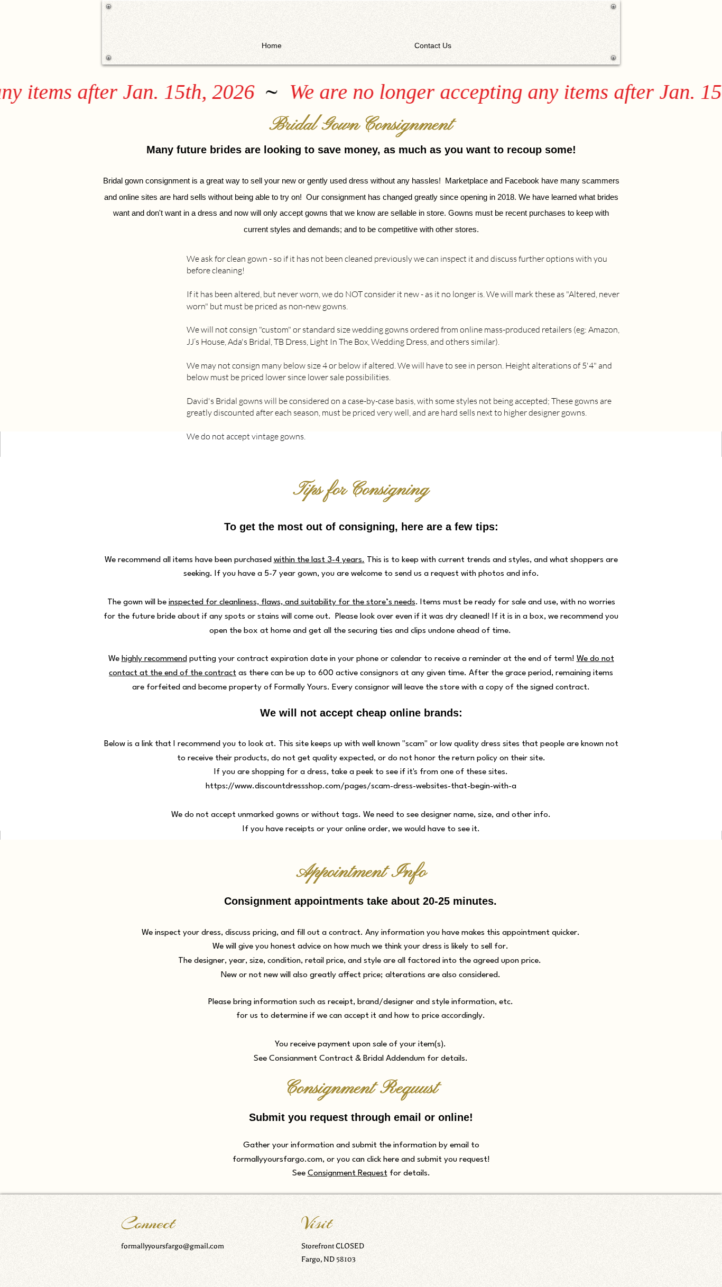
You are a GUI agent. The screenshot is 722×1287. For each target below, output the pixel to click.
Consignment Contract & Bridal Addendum (347, 1058)
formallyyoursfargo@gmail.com (172, 1246)
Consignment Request (347, 1173)
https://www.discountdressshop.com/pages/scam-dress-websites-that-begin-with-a (361, 786)
